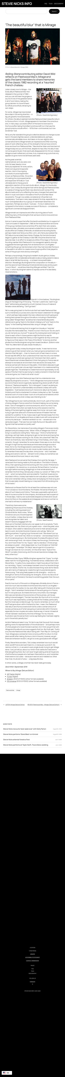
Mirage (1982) (24, 67)
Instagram (32, 981)
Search (54, 11)
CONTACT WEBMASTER (32, 960)
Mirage (18, 690)
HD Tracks (10, 674)
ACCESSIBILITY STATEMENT (32, 957)
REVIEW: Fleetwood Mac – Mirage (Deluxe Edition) (43, 705)
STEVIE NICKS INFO (17, 3)
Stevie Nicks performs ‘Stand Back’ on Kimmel (20, 734)
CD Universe (11, 681)
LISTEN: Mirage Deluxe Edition (15, 705)
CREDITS (32, 954)
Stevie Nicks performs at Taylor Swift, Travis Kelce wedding (25, 745)
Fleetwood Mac (10, 690)
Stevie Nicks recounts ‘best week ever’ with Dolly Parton (24, 729)
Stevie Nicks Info (15, 67)
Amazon (10, 679)
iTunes (9, 676)
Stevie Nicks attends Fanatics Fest (16, 740)
